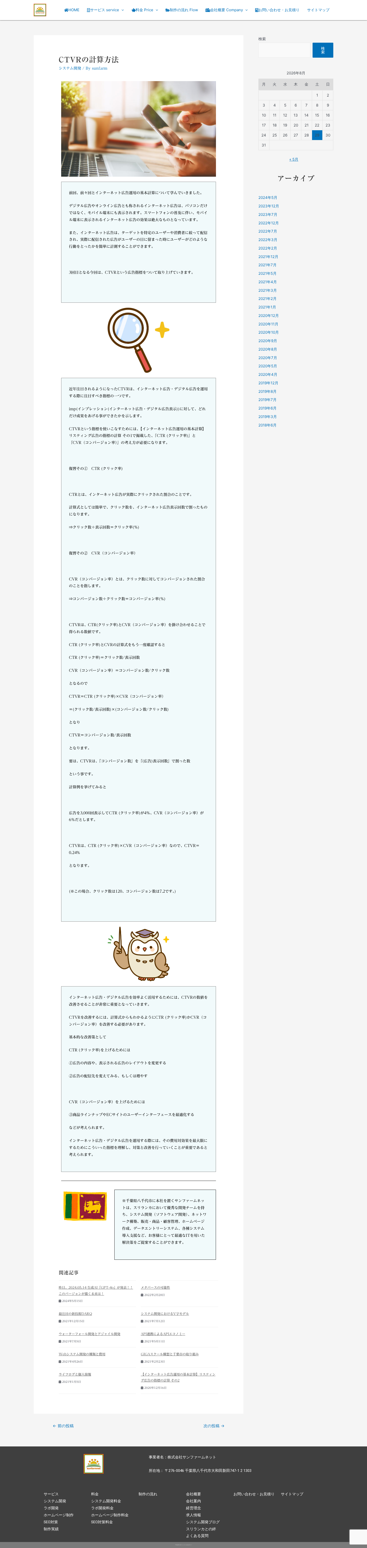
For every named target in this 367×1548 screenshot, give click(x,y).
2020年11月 (268, 324)
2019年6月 (267, 408)
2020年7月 (267, 357)
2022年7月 (267, 231)
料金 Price (144, 9)
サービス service (104, 9)
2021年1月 (267, 307)
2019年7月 (267, 399)
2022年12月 (268, 223)
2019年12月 (268, 383)
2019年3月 (267, 416)
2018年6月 (267, 425)
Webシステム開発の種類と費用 (82, 1354)
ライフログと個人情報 (75, 1374)
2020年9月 (267, 340)
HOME (73, 9)
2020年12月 (268, 315)
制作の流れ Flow (184, 9)
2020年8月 (267, 349)
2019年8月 (267, 391)
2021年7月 (267, 265)
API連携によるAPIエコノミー (163, 1334)
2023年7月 (267, 214)
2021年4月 (267, 282)
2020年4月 (267, 374)
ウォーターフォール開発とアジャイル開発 (89, 1334)
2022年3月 (267, 239)
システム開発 (70, 68)
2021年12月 (268, 256)
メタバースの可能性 (155, 1287)
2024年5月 (267, 197)
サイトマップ (318, 9)
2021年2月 (267, 298)
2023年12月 (268, 206)
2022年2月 (267, 248)
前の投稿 (63, 1425)
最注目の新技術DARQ (75, 1313)
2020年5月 (267, 366)
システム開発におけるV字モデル (165, 1313)
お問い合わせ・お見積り (279, 9)
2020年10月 (268, 332)
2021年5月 (267, 273)
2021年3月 (267, 290)
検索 (262, 38)
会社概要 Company (226, 9)
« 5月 (293, 159)
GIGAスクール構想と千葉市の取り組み (170, 1354)
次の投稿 (213, 1425)
